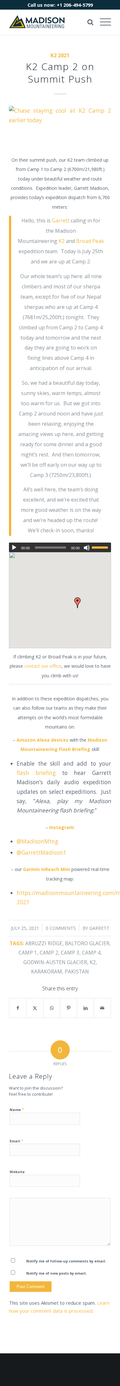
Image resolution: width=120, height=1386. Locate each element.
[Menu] (102, 22)
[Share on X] (35, 1008)
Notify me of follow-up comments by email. (66, 1261)
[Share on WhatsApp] (52, 1008)
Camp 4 (91, 952)
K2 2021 (60, 55)
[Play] (14, 547)
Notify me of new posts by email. (56, 1273)
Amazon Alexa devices (42, 740)
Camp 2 (49, 952)
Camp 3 (70, 952)
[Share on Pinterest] (68, 1008)
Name (17, 1109)
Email (16, 1141)
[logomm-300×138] (50, 22)
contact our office (42, 666)
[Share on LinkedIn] (85, 1008)
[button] (77, 603)
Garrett (60, 220)
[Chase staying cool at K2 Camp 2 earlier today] (60, 127)
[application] (60, 547)
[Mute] (87, 547)
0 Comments (61, 928)
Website (17, 1171)
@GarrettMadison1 (41, 852)
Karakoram (46, 971)
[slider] (101, 547)
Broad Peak (90, 241)
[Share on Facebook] (17, 1008)
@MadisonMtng (37, 841)
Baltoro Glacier (87, 943)
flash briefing (36, 773)
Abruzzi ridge (43, 943)
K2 (62, 241)
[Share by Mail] (102, 1008)
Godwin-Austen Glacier (55, 962)
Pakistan (77, 971)
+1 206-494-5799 (75, 5)
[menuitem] (102, 22)
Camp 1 (28, 952)
